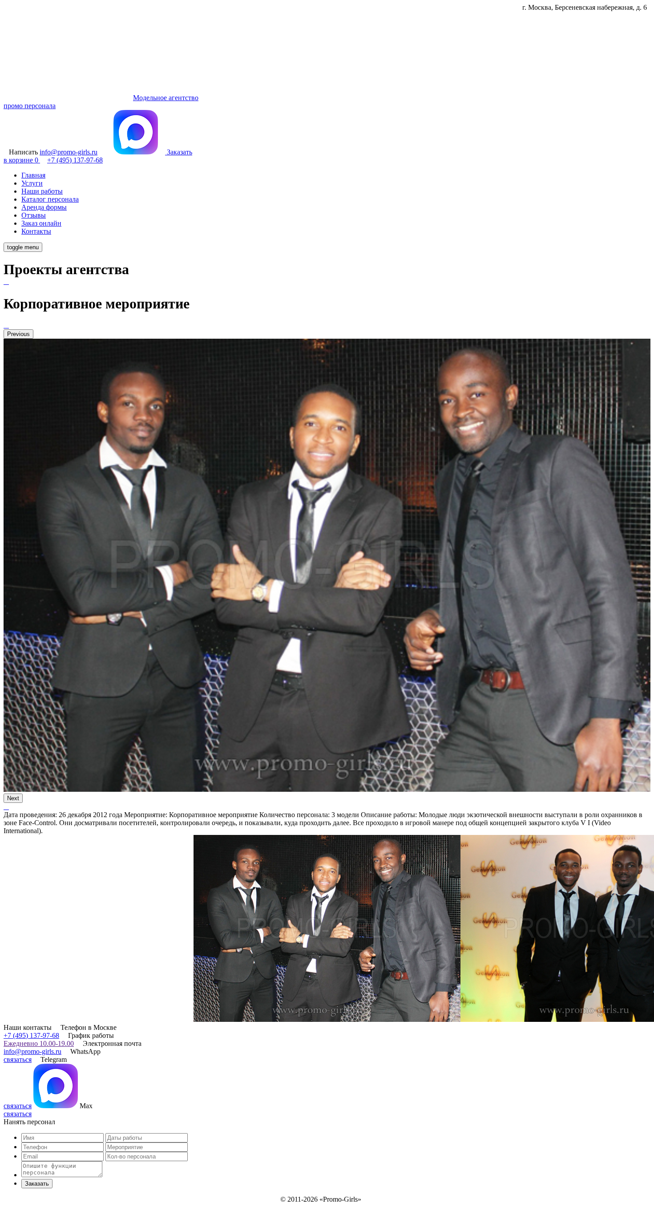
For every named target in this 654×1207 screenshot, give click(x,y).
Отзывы (33, 215)
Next (13, 798)
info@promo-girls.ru (32, 1051)
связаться (18, 1059)
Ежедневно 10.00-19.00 (39, 1043)
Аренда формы (44, 207)
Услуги (32, 183)
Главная (33, 175)
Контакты (36, 231)
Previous (18, 334)
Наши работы (42, 191)
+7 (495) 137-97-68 (31, 1035)
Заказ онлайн (41, 223)
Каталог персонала (50, 199)
